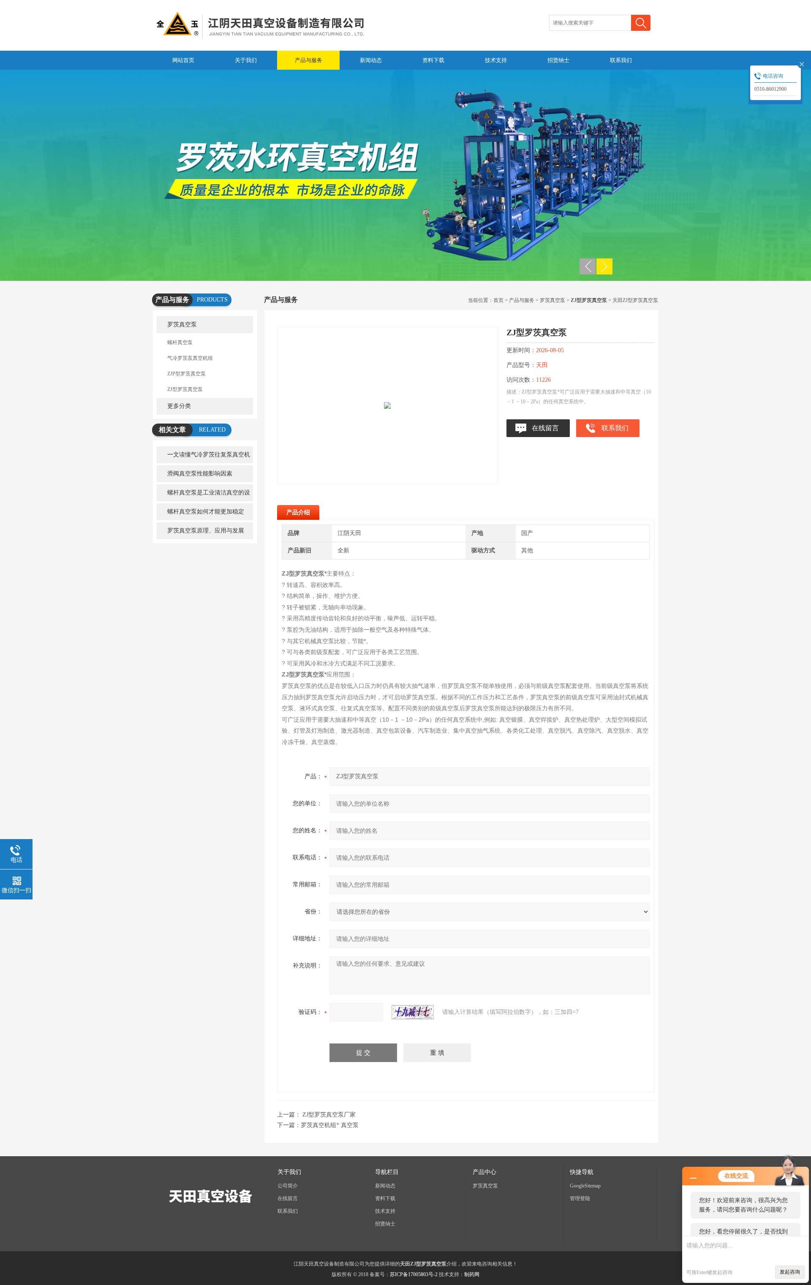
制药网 (471, 1274)
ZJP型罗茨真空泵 (186, 374)
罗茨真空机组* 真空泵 (330, 1125)
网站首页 (183, 60)
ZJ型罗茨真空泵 (185, 389)
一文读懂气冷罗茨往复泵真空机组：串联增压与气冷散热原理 (203, 457)
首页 (498, 300)
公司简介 (288, 1186)
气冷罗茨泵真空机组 (190, 358)
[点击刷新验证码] (413, 1012)
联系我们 (621, 60)
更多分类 (179, 406)
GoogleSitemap (585, 1186)
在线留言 (545, 428)
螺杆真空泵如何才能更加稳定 (205, 511)
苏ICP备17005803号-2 (414, 1274)
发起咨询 (790, 1272)
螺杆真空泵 (180, 342)
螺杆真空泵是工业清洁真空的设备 (203, 495)
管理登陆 (580, 1198)
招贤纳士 (558, 60)
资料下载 (433, 60)
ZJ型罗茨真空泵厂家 (329, 1114)
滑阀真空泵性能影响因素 (199, 473)
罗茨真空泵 (182, 324)
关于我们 (246, 60)
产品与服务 (308, 60)
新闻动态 (371, 60)
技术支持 (496, 60)
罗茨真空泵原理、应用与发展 (205, 530)
